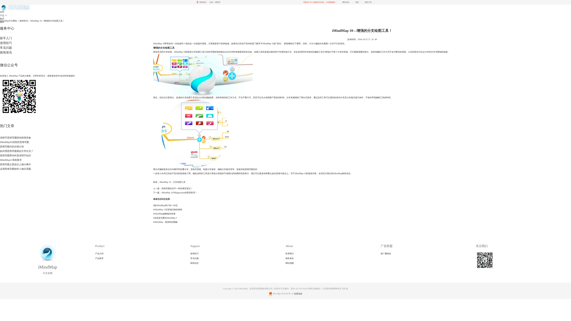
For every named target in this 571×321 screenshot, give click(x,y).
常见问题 (6, 47)
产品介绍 (99, 253)
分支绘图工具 (179, 182)
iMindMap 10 (159, 44)
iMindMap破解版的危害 (164, 214)
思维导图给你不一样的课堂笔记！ (177, 188)
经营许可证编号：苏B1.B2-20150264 (290, 289)
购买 (2, 19)
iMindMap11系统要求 (11, 160)
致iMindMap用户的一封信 (165, 205)
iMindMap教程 (339, 173)
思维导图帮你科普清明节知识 (15, 155)
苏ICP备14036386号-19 (283, 294)
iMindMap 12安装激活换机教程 (167, 210)
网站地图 (290, 263)
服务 (2, 22)
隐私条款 (290, 258)
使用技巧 (6, 43)
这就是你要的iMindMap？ (165, 218)
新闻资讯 (6, 52)
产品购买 (99, 258)
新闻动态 (194, 263)
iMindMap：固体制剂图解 (165, 222)
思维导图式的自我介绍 (12, 146)
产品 (3, 15)
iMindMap (243, 289)
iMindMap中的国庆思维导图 (14, 142)
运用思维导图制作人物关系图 (15, 169)
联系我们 (290, 253)
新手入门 (6, 38)
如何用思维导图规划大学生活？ (16, 151)
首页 (2, 12)
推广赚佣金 (386, 253)
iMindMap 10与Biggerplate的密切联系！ (179, 193)
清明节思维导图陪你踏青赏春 (15, 137)
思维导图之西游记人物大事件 (15, 164)
